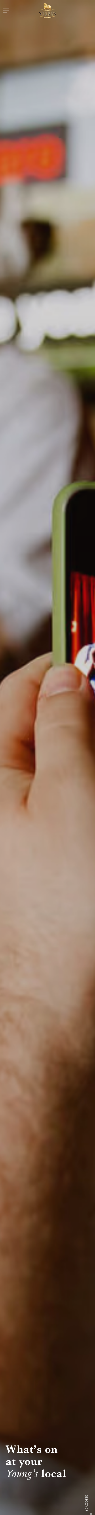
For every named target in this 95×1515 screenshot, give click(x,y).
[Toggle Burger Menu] (6, 11)
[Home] (47, 10)
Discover (86, 1503)
